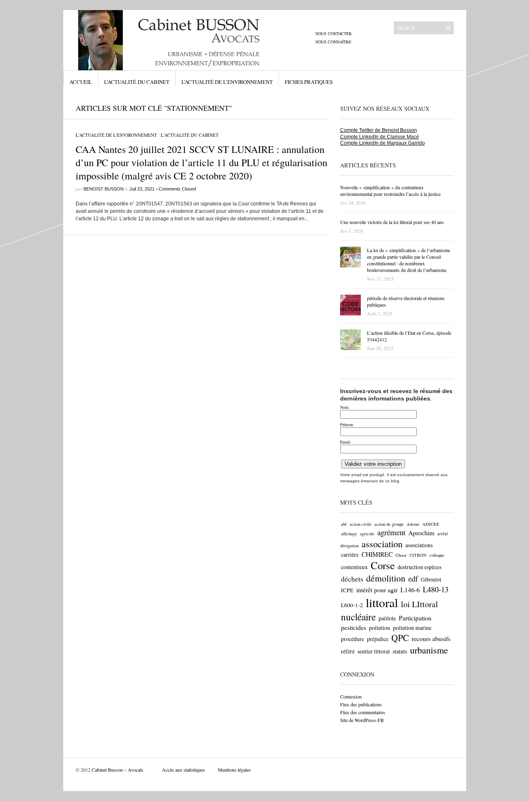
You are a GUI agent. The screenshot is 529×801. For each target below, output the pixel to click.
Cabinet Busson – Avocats (117, 769)
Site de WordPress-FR (362, 720)
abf (344, 524)
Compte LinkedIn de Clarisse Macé (379, 137)
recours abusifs (431, 638)
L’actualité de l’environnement (227, 82)
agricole (367, 533)
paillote (387, 618)
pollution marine (412, 628)
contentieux (354, 567)
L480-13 (435, 589)
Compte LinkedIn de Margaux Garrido (382, 143)
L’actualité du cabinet (136, 82)
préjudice (377, 639)
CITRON (418, 555)
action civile (361, 524)
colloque (436, 555)
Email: (345, 442)
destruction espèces (419, 567)
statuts (400, 651)
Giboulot (431, 579)
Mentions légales (234, 769)
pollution (379, 628)
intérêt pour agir (377, 589)
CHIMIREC (377, 554)
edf (413, 578)
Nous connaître (333, 42)
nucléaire (358, 616)
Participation (415, 617)
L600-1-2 (352, 605)
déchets (352, 579)
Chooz (401, 555)
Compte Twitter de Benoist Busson (378, 130)
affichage (349, 533)
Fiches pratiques (309, 82)
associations (419, 545)
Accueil (80, 82)
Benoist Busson (103, 188)
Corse (383, 565)
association (382, 543)
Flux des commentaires (362, 712)
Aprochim (421, 532)
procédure (352, 639)
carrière (350, 554)
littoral (382, 602)
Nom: (345, 407)
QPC (400, 638)
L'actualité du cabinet (190, 135)
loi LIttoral (419, 604)
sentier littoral (373, 651)
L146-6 (410, 589)
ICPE (347, 590)
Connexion (351, 696)
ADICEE (430, 524)
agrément (391, 532)
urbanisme (429, 650)
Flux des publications (361, 704)
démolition (385, 578)
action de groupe (389, 524)
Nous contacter (333, 33)
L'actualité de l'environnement (116, 135)
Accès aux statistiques (183, 769)
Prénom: (347, 424)
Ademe (413, 524)
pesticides (353, 627)
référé (348, 651)
